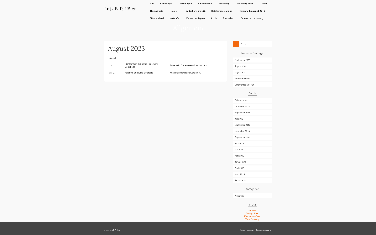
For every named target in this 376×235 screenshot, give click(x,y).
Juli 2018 (239, 118)
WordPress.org (252, 219)
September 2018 (242, 112)
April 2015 (239, 167)
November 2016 (242, 131)
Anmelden (252, 210)
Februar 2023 (241, 100)
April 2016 (239, 155)
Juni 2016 (239, 143)
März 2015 (240, 174)
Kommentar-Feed (252, 216)
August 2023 (240, 66)
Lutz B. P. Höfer (120, 9)
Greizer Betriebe (242, 78)
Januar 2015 (240, 180)
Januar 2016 (240, 161)
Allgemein (239, 195)
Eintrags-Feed (252, 213)
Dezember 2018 (242, 106)
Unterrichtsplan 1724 (244, 84)
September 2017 (242, 124)
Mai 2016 (239, 149)
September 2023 (242, 60)
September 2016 (242, 137)
